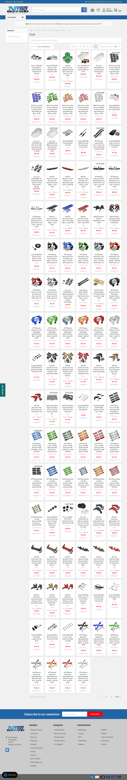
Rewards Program (36, 730)
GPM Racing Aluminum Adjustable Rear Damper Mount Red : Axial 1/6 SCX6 (68, 677)
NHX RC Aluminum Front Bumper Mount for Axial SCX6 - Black (36, 561)
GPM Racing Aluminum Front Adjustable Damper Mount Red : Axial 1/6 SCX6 (98, 333)
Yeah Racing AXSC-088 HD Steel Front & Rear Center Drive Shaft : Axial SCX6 (83, 295)
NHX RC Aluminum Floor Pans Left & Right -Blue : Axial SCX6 (68, 219)
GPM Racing (82, 730)
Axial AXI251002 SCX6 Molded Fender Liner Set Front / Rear (98, 408)
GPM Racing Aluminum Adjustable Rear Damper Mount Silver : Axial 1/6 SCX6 (83, 677)
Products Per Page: (106, 46)
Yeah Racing (82, 741)
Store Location (36, 758)
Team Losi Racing (107, 737)
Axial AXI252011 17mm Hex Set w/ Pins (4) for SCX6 (52, 637)
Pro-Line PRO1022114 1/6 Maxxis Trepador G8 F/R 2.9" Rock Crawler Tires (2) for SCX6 (83, 522)
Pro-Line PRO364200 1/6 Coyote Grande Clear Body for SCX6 (99, 69)
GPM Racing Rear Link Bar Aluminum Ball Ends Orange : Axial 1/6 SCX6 (98, 483)
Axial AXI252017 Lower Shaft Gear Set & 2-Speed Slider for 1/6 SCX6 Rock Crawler (52, 522)
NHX (79, 737)
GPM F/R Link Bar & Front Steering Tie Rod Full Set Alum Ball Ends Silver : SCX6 (99, 109)
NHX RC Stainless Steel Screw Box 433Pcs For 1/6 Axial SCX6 (68, 408)
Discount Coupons (37, 748)
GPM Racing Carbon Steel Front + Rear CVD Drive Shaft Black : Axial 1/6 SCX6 (98, 145)
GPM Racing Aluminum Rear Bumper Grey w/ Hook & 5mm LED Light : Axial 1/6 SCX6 (114, 181)
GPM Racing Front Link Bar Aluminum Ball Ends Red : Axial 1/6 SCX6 (98, 447)
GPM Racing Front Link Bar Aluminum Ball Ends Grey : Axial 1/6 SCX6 (67, 447)
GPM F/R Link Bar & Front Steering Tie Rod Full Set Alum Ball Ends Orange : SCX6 (67, 109)
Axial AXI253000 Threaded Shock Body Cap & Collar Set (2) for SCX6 (36, 368)
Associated (105, 741)
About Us (34, 737)
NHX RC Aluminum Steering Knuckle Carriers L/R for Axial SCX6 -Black (36, 599)
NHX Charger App (36, 762)
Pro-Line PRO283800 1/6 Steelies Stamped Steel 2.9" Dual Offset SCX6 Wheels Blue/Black (36, 182)
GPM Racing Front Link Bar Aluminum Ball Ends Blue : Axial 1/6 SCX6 (36, 447)
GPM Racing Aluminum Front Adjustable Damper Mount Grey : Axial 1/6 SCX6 (67, 333)
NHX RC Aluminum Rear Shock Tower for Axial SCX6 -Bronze (114, 369)
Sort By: (33, 46)
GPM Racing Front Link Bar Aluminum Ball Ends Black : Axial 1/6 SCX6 (114, 409)
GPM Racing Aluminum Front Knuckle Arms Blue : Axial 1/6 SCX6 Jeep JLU (67, 258)
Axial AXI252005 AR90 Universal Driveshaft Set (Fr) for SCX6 (83, 144)
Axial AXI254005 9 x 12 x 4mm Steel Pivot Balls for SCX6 (67, 638)
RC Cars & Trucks (60, 733)
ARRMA (103, 730)
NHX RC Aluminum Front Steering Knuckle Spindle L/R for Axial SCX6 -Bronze (67, 370)
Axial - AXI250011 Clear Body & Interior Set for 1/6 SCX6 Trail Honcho (36, 69)
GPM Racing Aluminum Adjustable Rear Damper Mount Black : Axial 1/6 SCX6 (83, 640)
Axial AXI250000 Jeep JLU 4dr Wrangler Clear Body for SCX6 (52, 68)
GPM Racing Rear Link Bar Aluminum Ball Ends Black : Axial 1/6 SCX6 (36, 483)
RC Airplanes (58, 744)
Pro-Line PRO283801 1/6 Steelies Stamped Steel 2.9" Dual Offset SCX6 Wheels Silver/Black (68, 296)
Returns (33, 755)
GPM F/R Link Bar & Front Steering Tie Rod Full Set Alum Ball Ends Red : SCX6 (83, 109)
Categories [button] (11, 17)
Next (117, 697)
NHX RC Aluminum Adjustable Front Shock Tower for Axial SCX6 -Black (99, 521)
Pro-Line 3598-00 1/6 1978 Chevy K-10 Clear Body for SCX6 (83, 68)
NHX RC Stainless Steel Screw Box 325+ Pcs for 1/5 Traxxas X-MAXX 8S (52, 409)
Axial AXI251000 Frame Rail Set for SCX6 (67, 143)
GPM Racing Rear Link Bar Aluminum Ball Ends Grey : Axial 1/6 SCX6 (83, 483)
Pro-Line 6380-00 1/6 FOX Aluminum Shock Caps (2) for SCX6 (67, 520)
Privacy (33, 751)
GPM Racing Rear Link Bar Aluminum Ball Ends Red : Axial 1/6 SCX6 (114, 483)
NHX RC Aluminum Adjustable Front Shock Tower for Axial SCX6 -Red (114, 521)
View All (104, 744)
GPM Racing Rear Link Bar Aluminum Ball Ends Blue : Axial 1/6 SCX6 (52, 483)
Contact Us (34, 733)
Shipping (33, 744)
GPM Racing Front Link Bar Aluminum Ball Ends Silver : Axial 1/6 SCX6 (114, 447)
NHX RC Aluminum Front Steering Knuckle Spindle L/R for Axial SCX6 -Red (83, 369)
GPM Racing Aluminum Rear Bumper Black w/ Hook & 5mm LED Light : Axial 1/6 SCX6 (99, 181)
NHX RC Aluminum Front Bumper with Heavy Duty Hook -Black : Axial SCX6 (52, 181)
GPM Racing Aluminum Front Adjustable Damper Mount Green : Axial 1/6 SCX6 (52, 333)
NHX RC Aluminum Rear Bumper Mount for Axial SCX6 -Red (114, 561)
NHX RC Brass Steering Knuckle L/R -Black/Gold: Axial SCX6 (114, 219)
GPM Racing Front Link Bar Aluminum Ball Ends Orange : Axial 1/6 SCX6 (83, 447)
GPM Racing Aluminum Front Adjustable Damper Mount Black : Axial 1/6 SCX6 (114, 295)
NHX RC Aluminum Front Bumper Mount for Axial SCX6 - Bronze (52, 561)
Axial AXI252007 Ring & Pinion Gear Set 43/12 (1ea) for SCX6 (36, 257)
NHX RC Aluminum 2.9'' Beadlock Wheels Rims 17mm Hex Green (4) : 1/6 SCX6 (67, 70)
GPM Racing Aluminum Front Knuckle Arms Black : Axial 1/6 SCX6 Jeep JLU (52, 258)
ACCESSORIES (59, 730)
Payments (34, 741)
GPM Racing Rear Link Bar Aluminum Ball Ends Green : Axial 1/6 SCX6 (67, 483)
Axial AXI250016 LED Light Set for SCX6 (114, 597)
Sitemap (33, 766)
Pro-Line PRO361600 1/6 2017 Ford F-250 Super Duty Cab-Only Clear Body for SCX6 (36, 146)
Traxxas (81, 733)
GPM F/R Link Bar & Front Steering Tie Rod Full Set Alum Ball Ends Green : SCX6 (52, 109)
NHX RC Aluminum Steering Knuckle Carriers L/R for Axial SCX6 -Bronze (52, 600)
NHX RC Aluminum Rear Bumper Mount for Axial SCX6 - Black (83, 561)
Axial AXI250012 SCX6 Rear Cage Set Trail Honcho (114, 107)
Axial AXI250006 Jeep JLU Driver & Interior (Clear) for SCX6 (114, 144)
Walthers (81, 744)
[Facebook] (7, 750)
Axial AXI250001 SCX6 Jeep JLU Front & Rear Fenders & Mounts (83, 599)
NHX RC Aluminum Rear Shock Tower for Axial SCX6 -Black (99, 368)
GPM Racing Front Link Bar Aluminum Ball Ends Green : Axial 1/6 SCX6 (52, 447)
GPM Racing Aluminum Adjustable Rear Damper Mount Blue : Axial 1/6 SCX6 (99, 640)
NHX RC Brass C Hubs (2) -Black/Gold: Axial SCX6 (98, 219)
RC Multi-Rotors (59, 741)
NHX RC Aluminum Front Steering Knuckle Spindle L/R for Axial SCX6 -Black (52, 369)
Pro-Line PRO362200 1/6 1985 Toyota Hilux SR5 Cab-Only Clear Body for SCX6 (52, 146)
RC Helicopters (59, 737)
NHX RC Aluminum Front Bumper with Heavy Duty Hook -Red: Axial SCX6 (67, 180)
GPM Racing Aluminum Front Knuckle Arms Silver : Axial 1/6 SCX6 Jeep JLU (52, 294)
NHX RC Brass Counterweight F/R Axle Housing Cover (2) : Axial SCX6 (98, 294)
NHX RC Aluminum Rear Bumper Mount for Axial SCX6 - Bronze (99, 561)
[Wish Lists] (98, 10)
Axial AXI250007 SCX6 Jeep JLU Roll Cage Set (83, 407)
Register (109, 11)
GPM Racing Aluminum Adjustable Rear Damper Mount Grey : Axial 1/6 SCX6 (36, 677)
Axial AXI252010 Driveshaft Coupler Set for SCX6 (36, 638)
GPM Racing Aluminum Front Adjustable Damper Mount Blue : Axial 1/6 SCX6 (36, 333)
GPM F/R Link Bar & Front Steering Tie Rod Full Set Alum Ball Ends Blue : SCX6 (36, 109)
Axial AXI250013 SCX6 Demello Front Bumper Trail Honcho (99, 598)
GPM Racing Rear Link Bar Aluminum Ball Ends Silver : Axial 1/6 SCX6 (36, 521)
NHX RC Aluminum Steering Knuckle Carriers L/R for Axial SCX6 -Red (67, 599)
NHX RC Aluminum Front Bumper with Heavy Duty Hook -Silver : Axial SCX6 (83, 181)
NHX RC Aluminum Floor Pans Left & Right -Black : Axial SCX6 (52, 220)
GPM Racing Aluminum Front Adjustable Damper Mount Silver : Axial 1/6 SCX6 (114, 333)
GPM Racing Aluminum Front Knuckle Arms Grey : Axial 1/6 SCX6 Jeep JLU (98, 258)
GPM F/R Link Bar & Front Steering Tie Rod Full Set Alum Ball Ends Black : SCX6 (114, 69)
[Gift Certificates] (93, 10)
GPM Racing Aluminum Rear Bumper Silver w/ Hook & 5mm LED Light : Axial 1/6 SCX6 (36, 221)
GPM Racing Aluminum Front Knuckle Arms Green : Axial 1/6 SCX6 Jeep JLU (83, 258)
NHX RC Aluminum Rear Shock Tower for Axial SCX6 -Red (36, 408)
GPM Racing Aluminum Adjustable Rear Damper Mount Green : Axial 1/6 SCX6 (114, 640)
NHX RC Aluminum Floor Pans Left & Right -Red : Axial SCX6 (83, 219)
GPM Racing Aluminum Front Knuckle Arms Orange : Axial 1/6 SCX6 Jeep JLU (114, 258)
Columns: (74, 46)
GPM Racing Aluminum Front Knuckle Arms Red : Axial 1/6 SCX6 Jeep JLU (36, 294)
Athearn (104, 733)
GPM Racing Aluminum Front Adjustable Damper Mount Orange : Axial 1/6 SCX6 (83, 333)
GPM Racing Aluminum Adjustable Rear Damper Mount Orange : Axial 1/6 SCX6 (52, 677)
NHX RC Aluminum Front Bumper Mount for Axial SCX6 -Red (67, 561)
